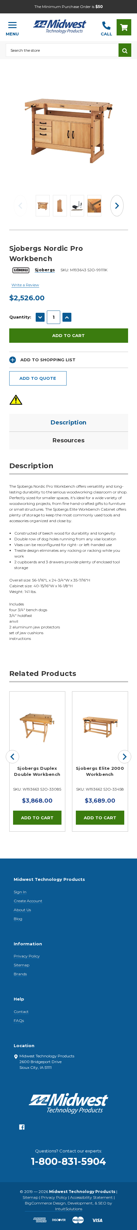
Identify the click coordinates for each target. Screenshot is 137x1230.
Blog (18, 918)
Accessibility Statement (91, 1197)
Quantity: (20, 316)
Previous (20, 205)
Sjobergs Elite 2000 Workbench (100, 771)
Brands (20, 973)
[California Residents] (16, 399)
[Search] (125, 50)
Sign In (20, 891)
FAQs (19, 1020)
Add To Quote (37, 378)
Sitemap (21, 965)
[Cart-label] (124, 27)
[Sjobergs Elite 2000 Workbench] (100, 719)
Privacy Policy (27, 956)
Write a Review (25, 284)
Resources (68, 440)
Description (68, 422)
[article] (37, 761)
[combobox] (62, 50)
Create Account (28, 900)
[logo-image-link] (60, 24)
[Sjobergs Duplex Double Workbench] (37, 719)
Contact (21, 1011)
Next (117, 205)
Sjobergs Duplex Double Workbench (37, 771)
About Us (22, 909)
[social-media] (22, 1128)
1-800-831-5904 (68, 1161)
